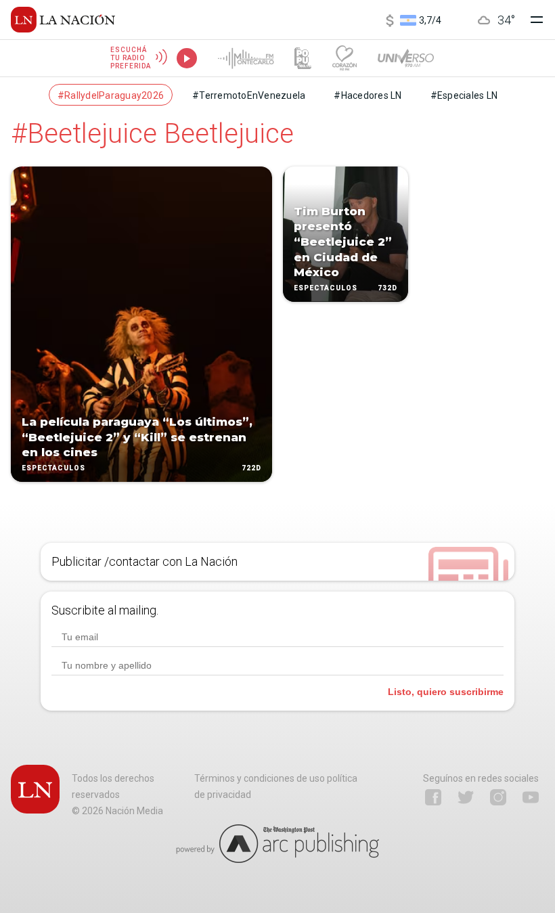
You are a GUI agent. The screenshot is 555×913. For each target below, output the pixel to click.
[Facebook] (433, 797)
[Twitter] (465, 797)
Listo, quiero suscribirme (446, 691)
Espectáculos (53, 468)
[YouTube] (530, 797)
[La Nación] (63, 19)
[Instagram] (498, 797)
